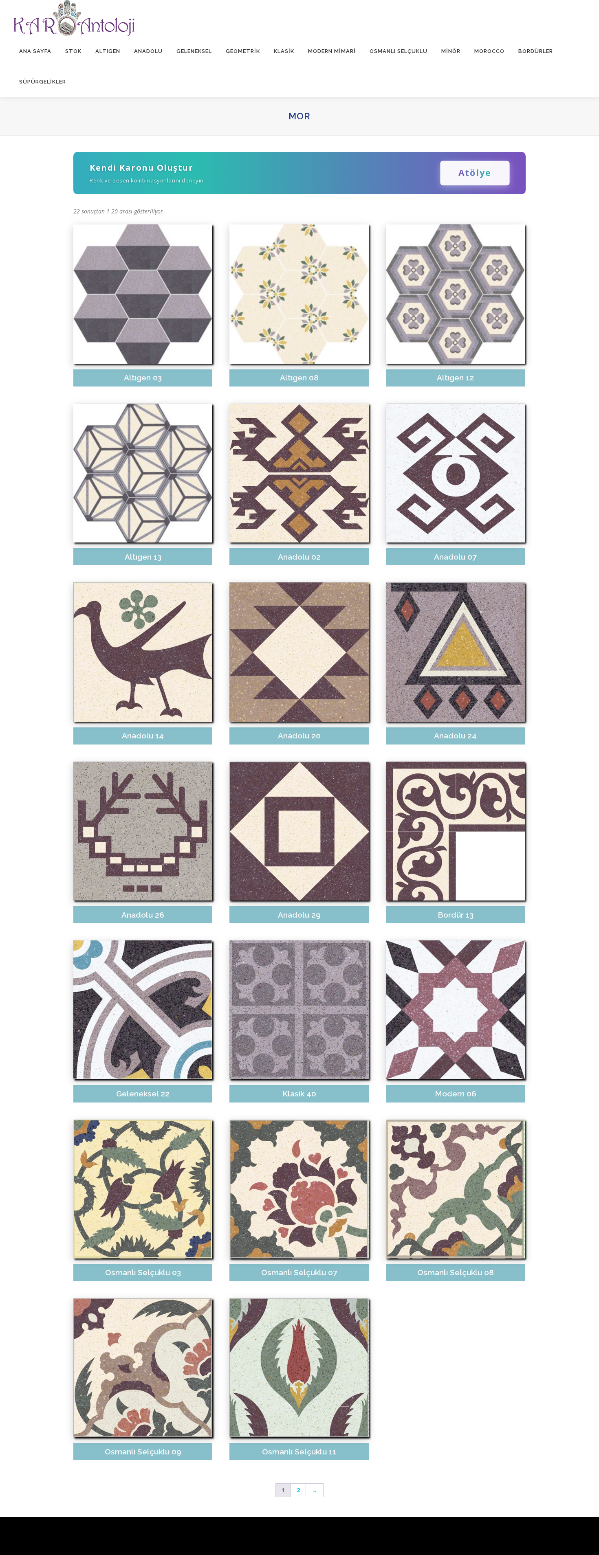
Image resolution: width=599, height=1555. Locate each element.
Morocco (489, 51)
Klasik (284, 51)
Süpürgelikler (42, 82)
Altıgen (107, 51)
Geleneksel (194, 51)
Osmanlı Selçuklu (398, 51)
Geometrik (243, 51)
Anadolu (148, 51)
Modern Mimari (332, 51)
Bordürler (535, 51)
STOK (73, 51)
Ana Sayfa (35, 51)
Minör (450, 51)
